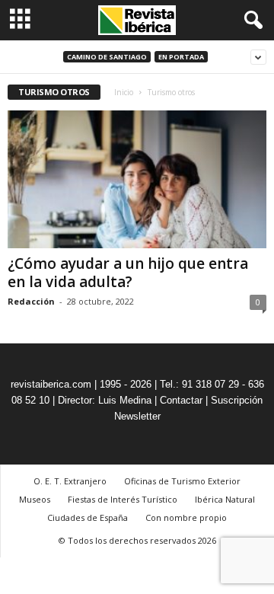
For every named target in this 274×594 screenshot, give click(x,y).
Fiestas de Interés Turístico (122, 499)
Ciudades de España (87, 517)
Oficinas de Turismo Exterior (182, 481)
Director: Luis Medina (104, 400)
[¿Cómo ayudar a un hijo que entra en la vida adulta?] (137, 179)
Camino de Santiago (107, 57)
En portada (181, 57)
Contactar (181, 400)
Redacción (31, 301)
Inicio (123, 92)
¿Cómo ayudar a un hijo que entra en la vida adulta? (128, 273)
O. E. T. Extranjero (70, 481)
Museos (34, 499)
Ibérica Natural (225, 499)
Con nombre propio (186, 517)
